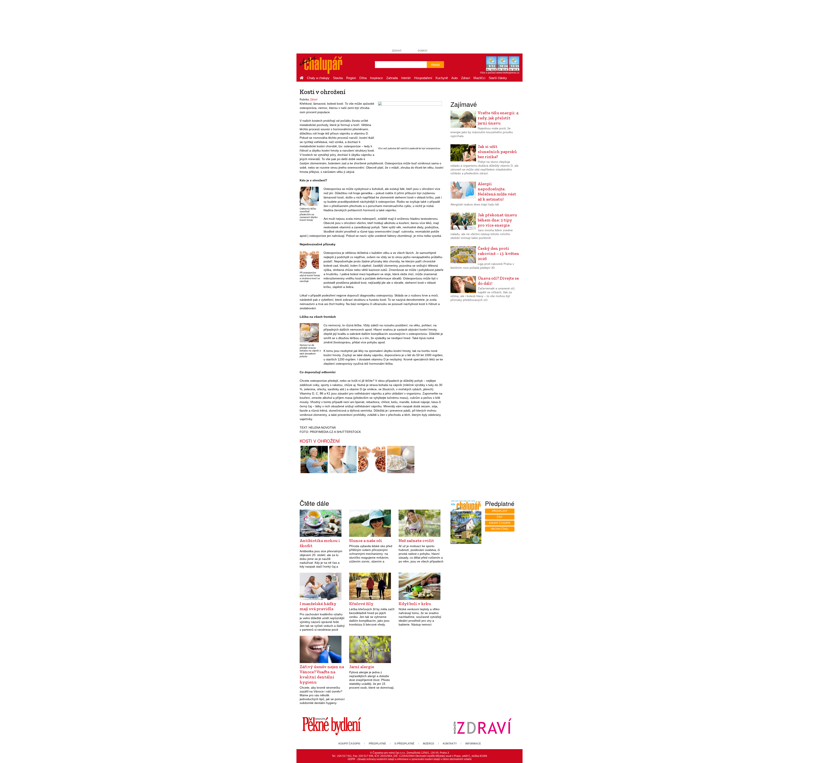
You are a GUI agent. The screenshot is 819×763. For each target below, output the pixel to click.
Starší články (498, 78)
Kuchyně (442, 78)
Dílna (363, 78)
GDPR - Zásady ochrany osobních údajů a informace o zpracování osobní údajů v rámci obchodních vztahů (410, 759)
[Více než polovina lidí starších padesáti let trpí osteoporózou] (410, 123)
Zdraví (396, 50)
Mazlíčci (479, 78)
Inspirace (376, 78)
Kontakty (450, 743)
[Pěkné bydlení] (332, 725)
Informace (473, 743)
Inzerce (428, 743)
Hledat (435, 64)
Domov (422, 50)
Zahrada (392, 78)
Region (351, 78)
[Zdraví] (482, 725)
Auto (454, 78)
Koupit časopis (499, 523)
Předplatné (377, 743)
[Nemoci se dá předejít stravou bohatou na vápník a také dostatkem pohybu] (309, 332)
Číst (499, 517)
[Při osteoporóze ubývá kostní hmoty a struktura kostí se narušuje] (309, 260)
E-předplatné (404, 743)
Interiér (406, 78)
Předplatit (499, 511)
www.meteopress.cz (507, 72)
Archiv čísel (500, 528)
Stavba (338, 78)
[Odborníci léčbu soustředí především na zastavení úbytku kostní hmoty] (309, 196)
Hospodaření (423, 78)
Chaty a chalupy (318, 78)
